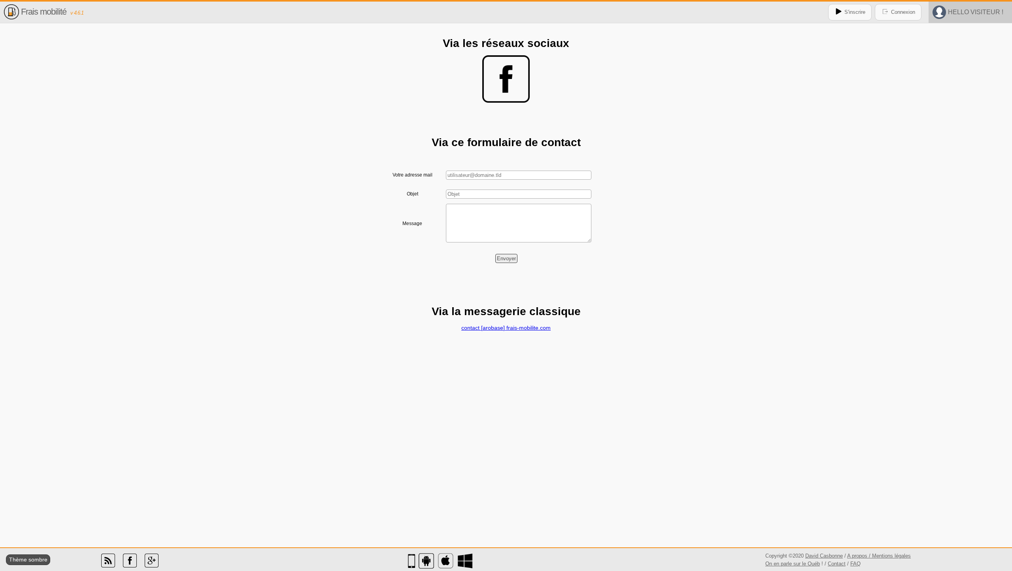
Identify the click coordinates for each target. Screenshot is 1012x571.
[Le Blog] (108, 566)
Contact (837, 564)
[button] (506, 258)
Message (412, 223)
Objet (412, 194)
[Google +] (152, 566)
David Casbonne (824, 556)
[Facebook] (130, 566)
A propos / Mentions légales (879, 556)
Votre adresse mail (412, 175)
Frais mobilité (43, 12)
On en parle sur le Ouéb (792, 564)
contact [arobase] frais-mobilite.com (506, 328)
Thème (18, 559)
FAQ (855, 564)
